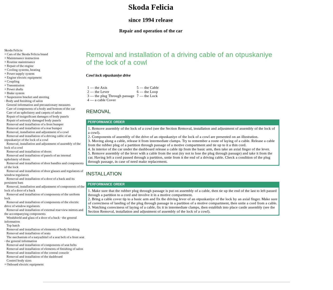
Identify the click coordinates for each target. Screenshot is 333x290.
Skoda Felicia (13, 50)
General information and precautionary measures (38, 105)
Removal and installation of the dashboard (35, 256)
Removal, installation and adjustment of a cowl (38, 132)
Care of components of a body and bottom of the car (41, 108)
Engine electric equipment (24, 77)
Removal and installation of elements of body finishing (43, 229)
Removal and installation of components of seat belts (42, 245)
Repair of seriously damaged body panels (34, 120)
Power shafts (15, 89)
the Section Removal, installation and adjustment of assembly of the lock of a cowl (181, 209)
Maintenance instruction (23, 58)
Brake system (15, 93)
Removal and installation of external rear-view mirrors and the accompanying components (43, 212)
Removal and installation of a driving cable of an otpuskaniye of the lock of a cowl (37, 138)
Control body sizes (19, 260)
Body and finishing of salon (24, 101)
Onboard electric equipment (25, 264)
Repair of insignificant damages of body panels (38, 116)
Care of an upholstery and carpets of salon (34, 112)
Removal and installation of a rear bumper (34, 128)
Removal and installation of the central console (38, 252)
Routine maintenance (21, 62)
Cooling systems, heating (23, 70)
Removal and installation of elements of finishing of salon (45, 249)
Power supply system (20, 73)
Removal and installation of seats (28, 233)
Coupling (13, 81)
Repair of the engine (20, 66)
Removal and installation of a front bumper (35, 124)
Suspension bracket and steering (28, 97)
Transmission (15, 85)
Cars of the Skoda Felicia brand (27, 54)
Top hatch (13, 225)
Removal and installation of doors (29, 151)
